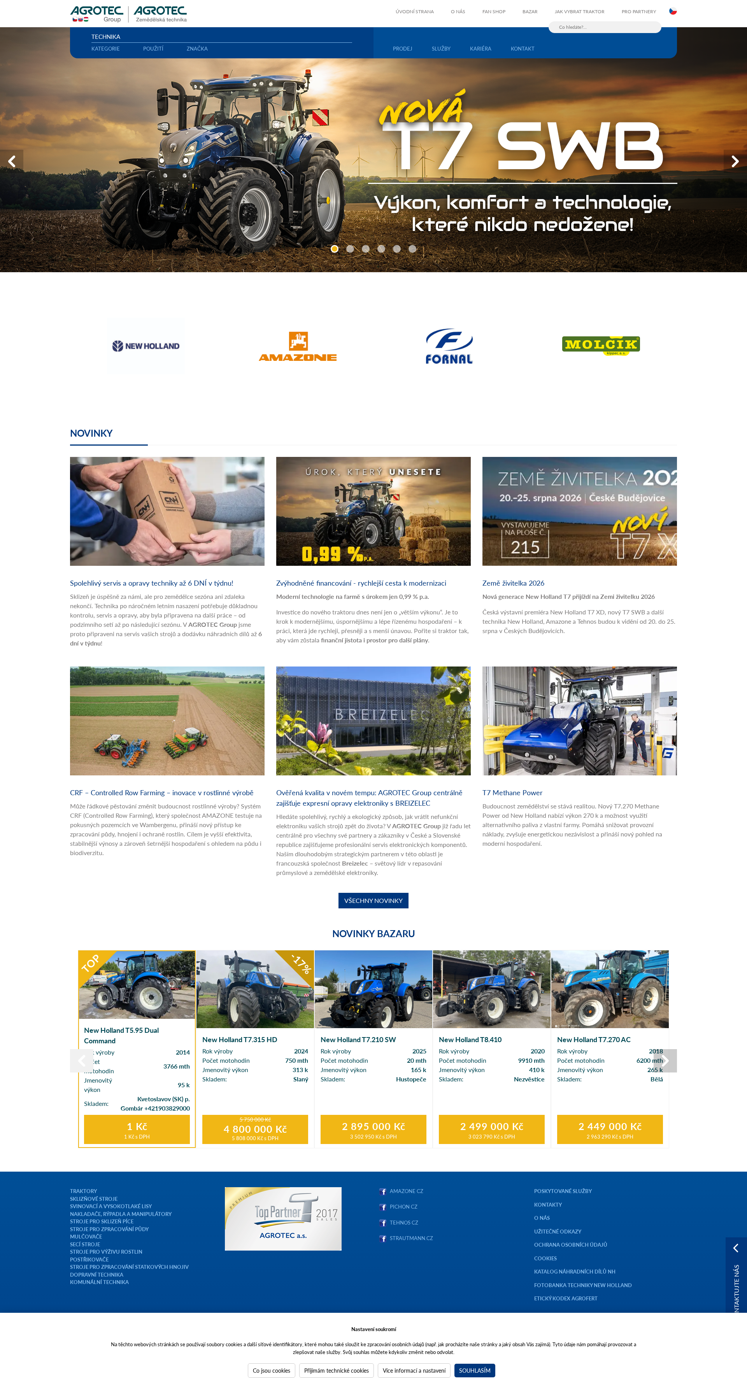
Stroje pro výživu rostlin (106, 1251)
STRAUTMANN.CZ (411, 1238)
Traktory (83, 1191)
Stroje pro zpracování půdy (109, 1229)
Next (735, 161)
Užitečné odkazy (557, 1231)
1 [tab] (334, 249)
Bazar (530, 11)
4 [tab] (381, 249)
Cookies (545, 1258)
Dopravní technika (96, 1274)
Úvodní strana (415, 11)
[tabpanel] (373, 149)
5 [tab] (397, 249)
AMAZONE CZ (406, 1191)
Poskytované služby (563, 1191)
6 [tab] (412, 249)
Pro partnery (639, 11)
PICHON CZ (403, 1206)
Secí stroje (85, 1244)
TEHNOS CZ (403, 1222)
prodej (402, 48)
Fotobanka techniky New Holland (583, 1285)
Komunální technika (99, 1282)
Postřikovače (89, 1259)
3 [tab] (366, 249)
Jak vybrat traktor (580, 11)
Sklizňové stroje (93, 1198)
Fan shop (493, 11)
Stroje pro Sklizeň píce (101, 1221)
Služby (441, 48)
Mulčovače (86, 1236)
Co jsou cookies (271, 1370)
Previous (11, 161)
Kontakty (548, 1204)
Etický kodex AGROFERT (566, 1298)
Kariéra (480, 48)
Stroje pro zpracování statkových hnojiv (129, 1266)
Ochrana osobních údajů (570, 1244)
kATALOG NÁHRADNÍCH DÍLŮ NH (575, 1271)
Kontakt (523, 48)
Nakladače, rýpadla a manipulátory (121, 1214)
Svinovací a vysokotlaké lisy (111, 1206)
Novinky (91, 432)
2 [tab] (350, 249)
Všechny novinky (373, 900)
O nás (458, 11)
